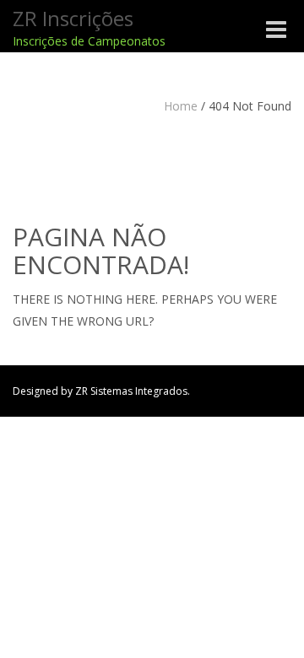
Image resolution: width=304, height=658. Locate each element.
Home (181, 106)
